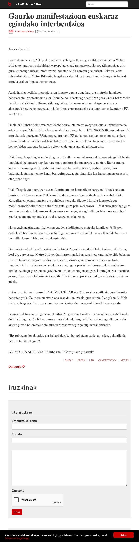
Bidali (17, 512)
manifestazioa (107, 360)
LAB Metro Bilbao (30, 4)
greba (81, 360)
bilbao (69, 360)
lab (91, 360)
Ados (123, 535)
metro (125, 360)
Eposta (17, 434)
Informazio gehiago (17, 538)
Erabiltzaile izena (24, 421)
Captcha (18, 490)
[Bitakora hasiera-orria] (9, 4)
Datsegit (15, 366)
